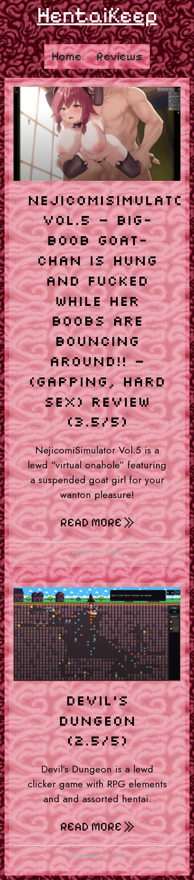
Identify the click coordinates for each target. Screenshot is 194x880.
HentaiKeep (97, 15)
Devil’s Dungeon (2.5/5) (97, 720)
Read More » (97, 523)
